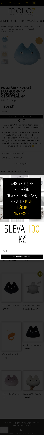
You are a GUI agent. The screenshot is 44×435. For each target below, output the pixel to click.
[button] (41, 178)
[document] (22, 217)
